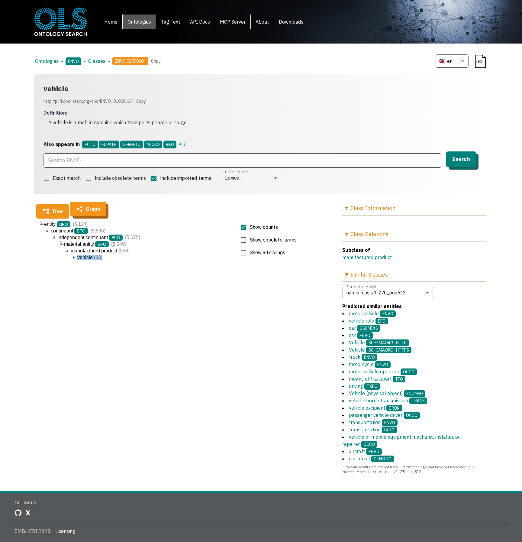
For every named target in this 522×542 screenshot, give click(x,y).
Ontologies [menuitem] (139, 22)
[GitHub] (18, 512)
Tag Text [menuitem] (170, 22)
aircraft (364, 451)
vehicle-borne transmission (387, 401)
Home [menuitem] (111, 22)
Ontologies (47, 61)
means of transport (376, 379)
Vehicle (378, 342)
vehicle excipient (374, 408)
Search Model (236, 172)
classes (96, 61)
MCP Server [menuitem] (233, 22)
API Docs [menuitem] (200, 22)
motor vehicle (371, 313)
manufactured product (367, 257)
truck (362, 357)
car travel (370, 459)
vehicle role (367, 321)
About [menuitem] (262, 22)
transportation (372, 422)
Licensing (65, 531)
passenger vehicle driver (383, 415)
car (363, 328)
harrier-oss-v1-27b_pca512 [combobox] (376, 293)
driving (363, 386)
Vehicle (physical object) (386, 393)
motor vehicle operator (381, 371)
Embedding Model (361, 286)
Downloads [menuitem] (291, 22)
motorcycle (368, 364)
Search (461, 159)
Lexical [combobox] (232, 178)
